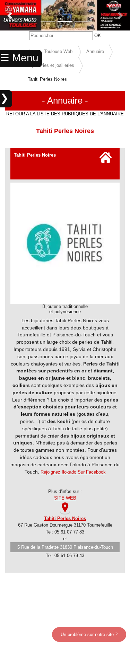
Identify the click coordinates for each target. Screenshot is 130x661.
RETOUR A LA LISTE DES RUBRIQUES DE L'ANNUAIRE (65, 113)
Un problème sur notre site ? (89, 634)
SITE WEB (65, 498)
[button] (9, 15)
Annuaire (95, 51)
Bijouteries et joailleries (51, 65)
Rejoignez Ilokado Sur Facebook (73, 472)
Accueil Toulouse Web (50, 51)
